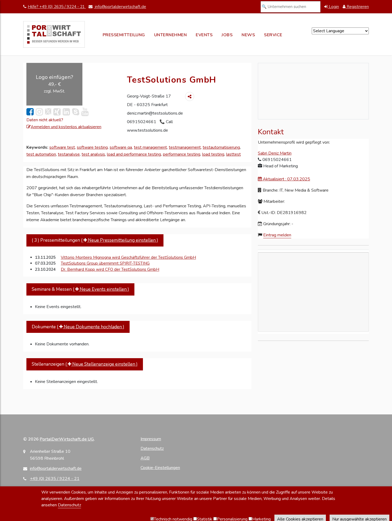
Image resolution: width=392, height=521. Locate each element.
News (248, 35)
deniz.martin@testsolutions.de (155, 113)
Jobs (227, 35)
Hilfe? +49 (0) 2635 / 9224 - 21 (57, 6)
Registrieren (357, 6)
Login (333, 6)
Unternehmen (170, 35)
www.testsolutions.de (147, 130)
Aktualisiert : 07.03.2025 (286, 179)
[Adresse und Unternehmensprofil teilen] (189, 96)
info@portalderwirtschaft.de (120, 6)
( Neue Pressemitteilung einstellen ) (119, 240)
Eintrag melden (277, 235)
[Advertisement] (313, 322)
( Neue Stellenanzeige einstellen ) (101, 364)
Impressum (151, 439)
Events (204, 35)
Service (273, 35)
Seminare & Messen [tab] (80, 289)
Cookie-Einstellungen (160, 468)
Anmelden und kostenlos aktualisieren (66, 127)
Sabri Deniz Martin (274, 153)
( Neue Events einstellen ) (101, 289)
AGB (145, 458)
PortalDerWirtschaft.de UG (67, 439)
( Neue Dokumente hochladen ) (90, 327)
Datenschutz (152, 448)
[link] (30, 112)
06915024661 (142, 122)
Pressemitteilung (124, 35)
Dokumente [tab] (78, 327)
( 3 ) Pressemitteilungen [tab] (95, 240)
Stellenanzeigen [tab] (85, 364)
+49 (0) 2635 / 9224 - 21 (54, 479)
